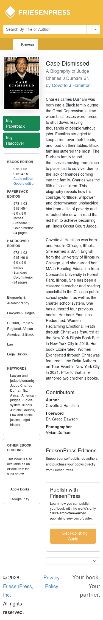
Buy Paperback (16, 123)
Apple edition (23, 178)
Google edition (24, 183)
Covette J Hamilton (71, 85)
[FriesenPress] (41, 12)
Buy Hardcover (15, 140)
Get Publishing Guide (74, 536)
